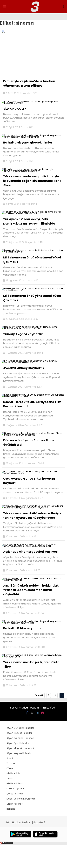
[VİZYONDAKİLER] (33, 103)
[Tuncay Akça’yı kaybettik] (33, 328)
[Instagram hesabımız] (37, 713)
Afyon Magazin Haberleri (20, 748)
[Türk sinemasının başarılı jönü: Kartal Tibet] (33, 656)
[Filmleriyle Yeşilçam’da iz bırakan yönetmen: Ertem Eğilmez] (33, 32)
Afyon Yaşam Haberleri (19, 753)
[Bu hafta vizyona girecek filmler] (33, 136)
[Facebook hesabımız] (27, 713)
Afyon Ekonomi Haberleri (20, 738)
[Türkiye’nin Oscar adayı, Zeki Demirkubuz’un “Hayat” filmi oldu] (33, 213)
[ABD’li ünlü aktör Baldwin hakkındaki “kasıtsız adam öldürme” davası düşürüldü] (33, 579)
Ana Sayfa (12, 758)
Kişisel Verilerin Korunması (21, 798)
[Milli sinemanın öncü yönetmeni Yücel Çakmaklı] (33, 251)
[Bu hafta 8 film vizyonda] (33, 622)
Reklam (11, 808)
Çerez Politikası (15, 793)
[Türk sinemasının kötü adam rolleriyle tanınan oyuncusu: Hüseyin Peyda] (33, 507)
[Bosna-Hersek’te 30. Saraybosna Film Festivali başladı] (33, 396)
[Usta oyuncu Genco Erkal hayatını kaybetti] (33, 473)
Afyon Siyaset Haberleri (20, 733)
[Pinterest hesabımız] (42, 713)
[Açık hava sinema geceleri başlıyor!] (33, 546)
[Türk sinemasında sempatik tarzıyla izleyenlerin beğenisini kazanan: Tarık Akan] (33, 170)
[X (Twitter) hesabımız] (31, 713)
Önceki (39, 695)
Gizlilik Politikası (15, 773)
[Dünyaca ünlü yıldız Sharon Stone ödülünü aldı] (33, 434)
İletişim (10, 778)
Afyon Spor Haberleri (18, 743)
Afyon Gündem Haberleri (20, 728)
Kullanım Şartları (16, 788)
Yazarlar (11, 763)
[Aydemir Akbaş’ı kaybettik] (33, 362)
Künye (10, 768)
